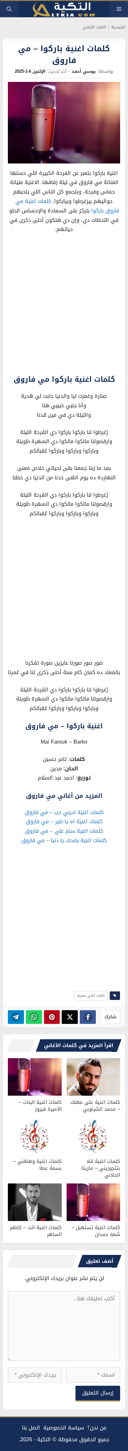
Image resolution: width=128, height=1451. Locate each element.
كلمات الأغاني (94, 27)
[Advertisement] (64, 305)
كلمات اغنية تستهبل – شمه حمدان (96, 1231)
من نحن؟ (96, 1428)
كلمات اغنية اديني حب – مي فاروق (64, 812)
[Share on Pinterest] (52, 1017)
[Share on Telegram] (16, 1017)
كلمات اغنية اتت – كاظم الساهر (36, 1231)
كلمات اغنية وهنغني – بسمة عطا (37, 1165)
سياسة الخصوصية (63, 1428)
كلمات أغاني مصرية (91, 996)
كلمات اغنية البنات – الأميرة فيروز (40, 1106)
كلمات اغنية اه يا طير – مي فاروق (64, 821)
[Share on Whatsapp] (34, 1017)
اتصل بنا (31, 1428)
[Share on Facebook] (88, 1017)
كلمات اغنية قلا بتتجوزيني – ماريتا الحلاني (100, 1168)
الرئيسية (118, 27)
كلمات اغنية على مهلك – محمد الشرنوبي (95, 1106)
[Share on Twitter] (70, 1017)
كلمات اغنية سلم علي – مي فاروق (64, 831)
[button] (9, 9)
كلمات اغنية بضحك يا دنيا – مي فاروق (64, 840)
